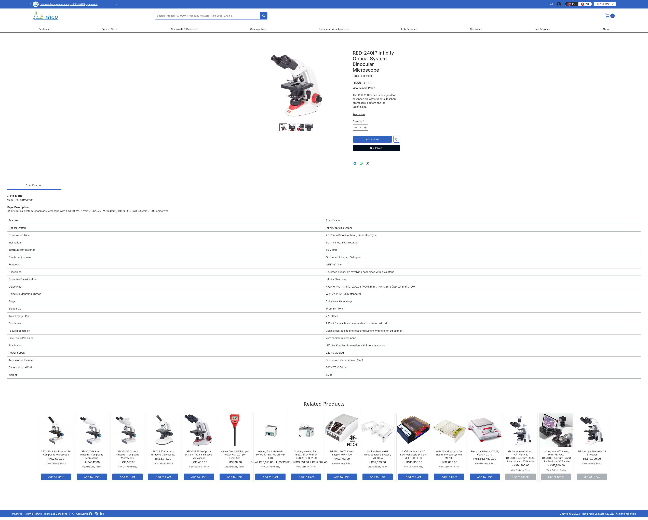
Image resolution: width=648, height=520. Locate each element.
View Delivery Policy (364, 87)
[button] (604, 4)
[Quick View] (56, 430)
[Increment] (365, 127)
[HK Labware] (96, 514)
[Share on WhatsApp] (361, 163)
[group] (324, 447)
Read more (359, 114)
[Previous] (30, 4)
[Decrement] (355, 127)
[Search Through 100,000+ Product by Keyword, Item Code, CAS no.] (263, 15)
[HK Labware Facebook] (90, 514)
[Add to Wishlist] (396, 139)
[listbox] (604, 4)
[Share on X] (368, 163)
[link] (34, 185)
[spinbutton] (360, 127)
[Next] (116, 4)
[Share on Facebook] (355, 163)
